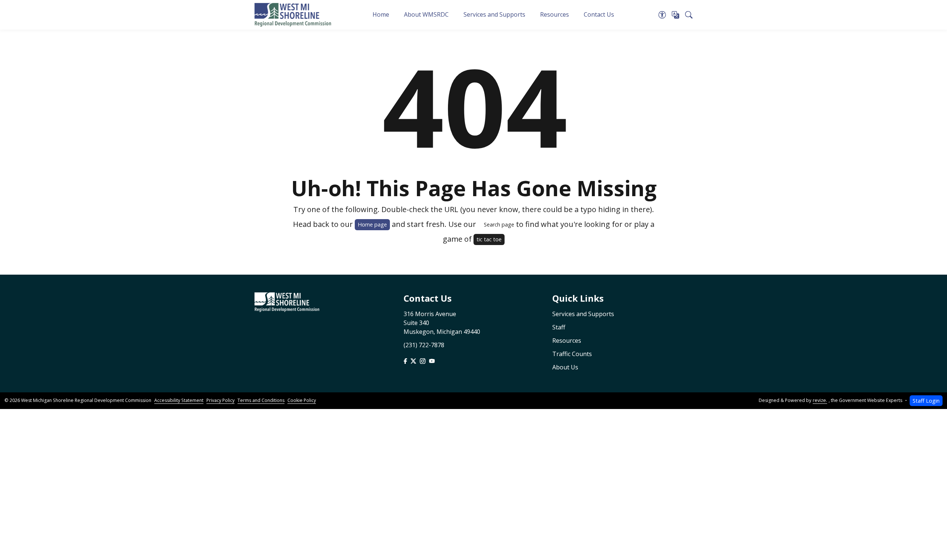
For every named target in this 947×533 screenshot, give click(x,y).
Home (381, 14)
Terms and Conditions (260, 400)
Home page (372, 224)
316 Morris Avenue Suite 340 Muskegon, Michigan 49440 (442, 323)
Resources (554, 14)
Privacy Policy (220, 400)
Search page (499, 224)
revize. (820, 400)
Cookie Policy (301, 400)
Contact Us (599, 14)
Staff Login (926, 400)
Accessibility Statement (178, 400)
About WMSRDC (426, 14)
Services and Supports (494, 14)
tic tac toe (489, 239)
